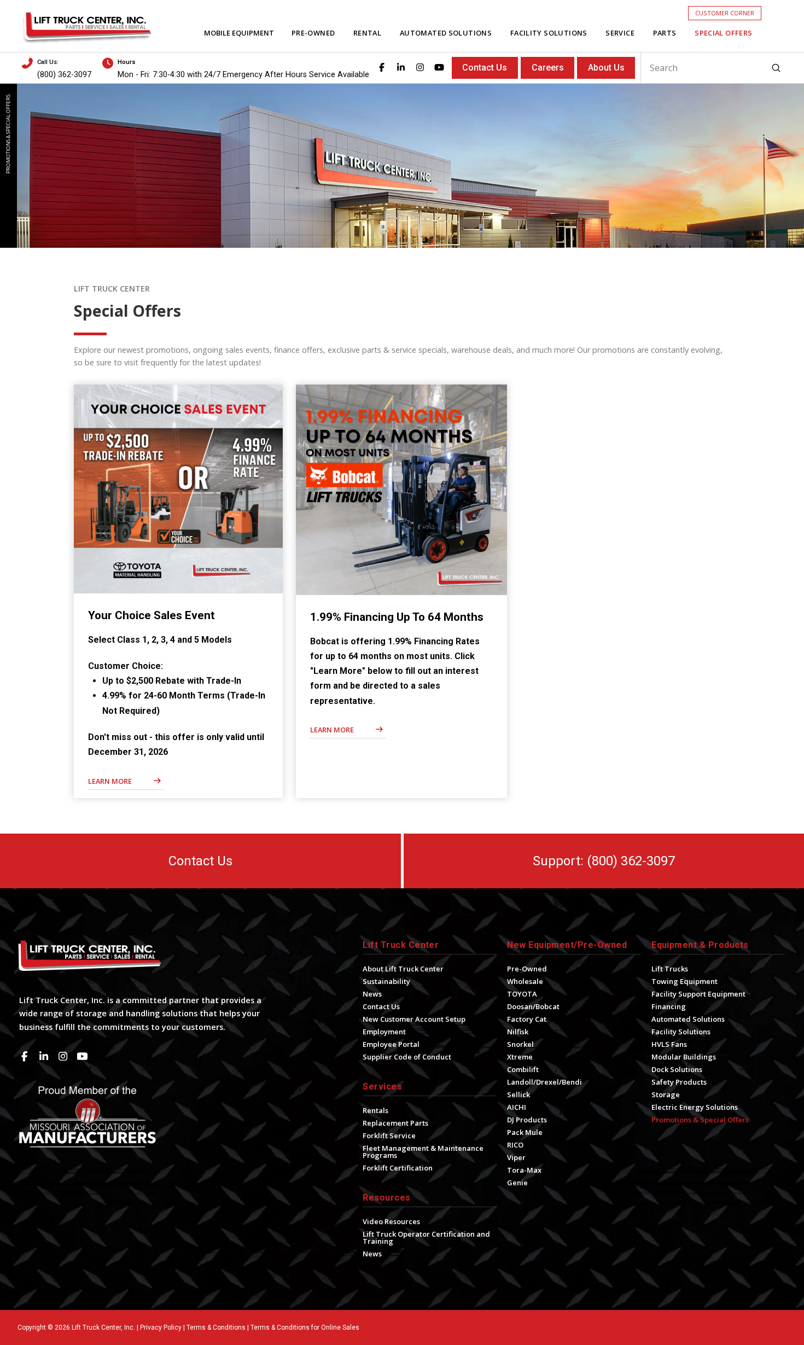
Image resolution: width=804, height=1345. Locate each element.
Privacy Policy (161, 1327)
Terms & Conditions (216, 1327)
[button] (724, 13)
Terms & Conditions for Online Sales (304, 1327)
